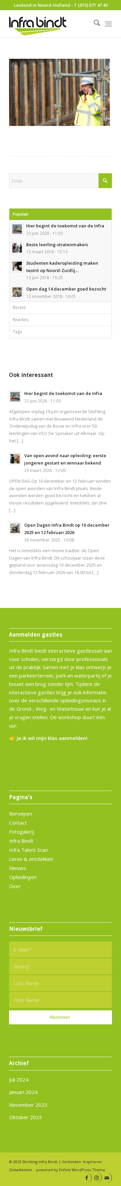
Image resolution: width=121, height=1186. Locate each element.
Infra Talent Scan (28, 849)
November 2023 (28, 1104)
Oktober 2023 (25, 1117)
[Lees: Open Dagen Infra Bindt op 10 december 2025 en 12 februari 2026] (15, 528)
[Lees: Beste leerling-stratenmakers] (17, 248)
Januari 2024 (23, 1092)
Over (15, 886)
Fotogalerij (21, 831)
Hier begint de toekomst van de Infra (65, 226)
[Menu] (108, 24)
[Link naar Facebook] (86, 1178)
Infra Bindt (21, 840)
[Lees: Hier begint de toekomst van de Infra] (17, 229)
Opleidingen (23, 877)
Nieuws (17, 868)
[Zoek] (93, 23)
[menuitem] (93, 23)
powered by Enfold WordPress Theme (70, 1169)
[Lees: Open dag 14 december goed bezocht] (17, 292)
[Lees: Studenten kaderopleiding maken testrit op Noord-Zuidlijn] (17, 266)
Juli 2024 (19, 1079)
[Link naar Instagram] (97, 1178)
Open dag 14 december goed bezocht (66, 289)
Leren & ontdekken (31, 858)
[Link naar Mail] (107, 1178)
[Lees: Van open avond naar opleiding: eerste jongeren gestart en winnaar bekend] (15, 459)
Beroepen (20, 813)
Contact (18, 822)
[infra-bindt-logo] (50, 23)
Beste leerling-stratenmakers (57, 244)
